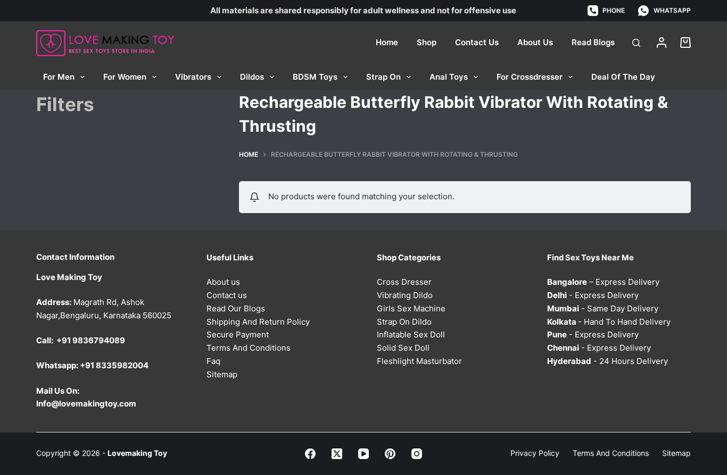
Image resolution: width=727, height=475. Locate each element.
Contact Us (477, 42)
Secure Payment (237, 334)
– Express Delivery (603, 282)
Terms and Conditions (611, 452)
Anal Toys (448, 77)
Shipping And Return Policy (258, 322)
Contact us (226, 295)
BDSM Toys (315, 77)
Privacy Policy (534, 452)
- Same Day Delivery (602, 308)
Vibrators (193, 77)
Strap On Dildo (404, 322)
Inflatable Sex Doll (411, 334)
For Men (59, 77)
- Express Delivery (593, 295)
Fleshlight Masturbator (419, 361)
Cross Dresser (404, 282)
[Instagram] (416, 453)
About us (223, 282)
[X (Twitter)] (337, 453)
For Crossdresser (530, 77)
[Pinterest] (390, 453)
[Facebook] (310, 453)
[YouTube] (363, 453)
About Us (535, 42)
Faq (213, 361)
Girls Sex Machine (411, 308)
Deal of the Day (623, 77)
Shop (426, 42)
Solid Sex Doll (403, 348)
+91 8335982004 (114, 365)
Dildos (252, 77)
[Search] (636, 43)
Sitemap (221, 374)
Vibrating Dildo (405, 295)
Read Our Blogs (235, 308)
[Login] (661, 42)
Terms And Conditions (248, 348)
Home (387, 42)
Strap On (383, 77)
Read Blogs (593, 42)
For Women (124, 77)
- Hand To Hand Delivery (609, 322)
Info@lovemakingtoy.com (86, 403)
